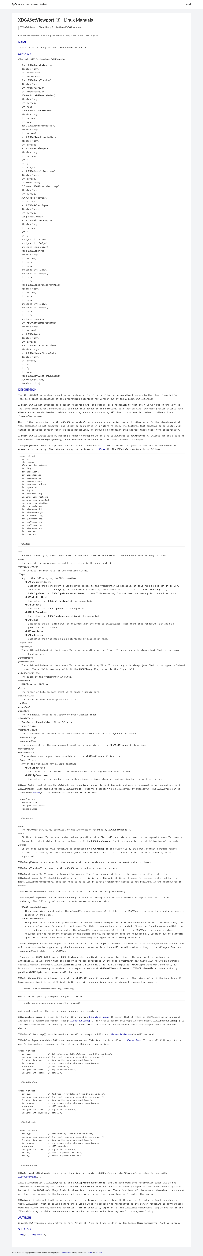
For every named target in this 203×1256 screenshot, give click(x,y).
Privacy (99, 1253)
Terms (89, 1253)
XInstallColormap (121, 1034)
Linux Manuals (32, 4)
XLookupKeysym (27, 1176)
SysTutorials (18, 4)
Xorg (21, 1234)
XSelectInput (135, 1040)
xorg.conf (36, 1234)
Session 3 (43, 4)
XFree (102, 449)
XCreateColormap (99, 1017)
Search (188, 4)
